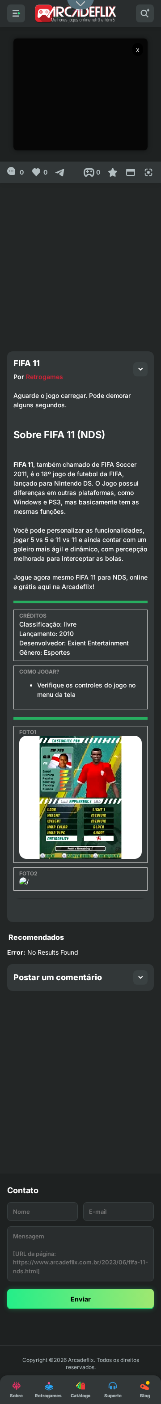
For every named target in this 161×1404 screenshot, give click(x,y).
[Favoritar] (112, 172)
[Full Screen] (148, 172)
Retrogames (44, 376)
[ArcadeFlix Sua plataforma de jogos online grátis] (75, 13)
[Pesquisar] (145, 13)
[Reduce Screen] (130, 172)
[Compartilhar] (60, 172)
